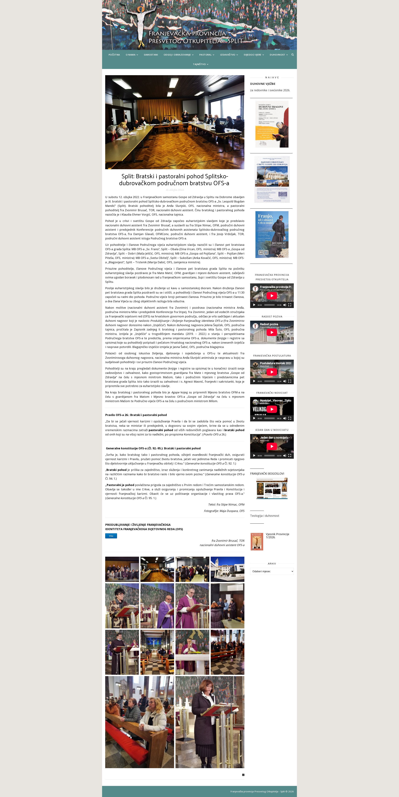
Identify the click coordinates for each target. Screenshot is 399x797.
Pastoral (205, 54)
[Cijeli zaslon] (289, 304)
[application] (272, 295)
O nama (130, 54)
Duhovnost (277, 54)
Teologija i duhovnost (264, 516)
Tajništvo (199, 64)
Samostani (151, 54)
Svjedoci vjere (252, 54)
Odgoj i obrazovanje (177, 54)
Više (111, 535)
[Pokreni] (254, 304)
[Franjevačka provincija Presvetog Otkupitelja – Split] (199, 25)
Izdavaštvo (227, 54)
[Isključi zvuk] (284, 304)
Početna (114, 54)
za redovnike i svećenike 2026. (270, 90)
